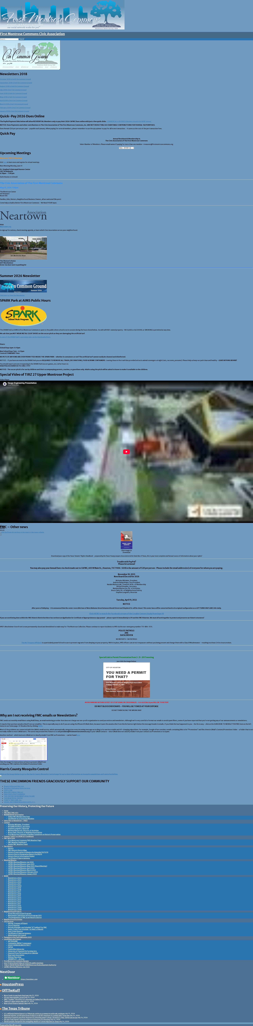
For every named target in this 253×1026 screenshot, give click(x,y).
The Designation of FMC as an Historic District (25, 917)
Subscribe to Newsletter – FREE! (16, 821)
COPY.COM (8, 790)
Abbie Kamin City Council (17, 935)
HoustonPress (13, 984)
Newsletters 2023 (14, 880)
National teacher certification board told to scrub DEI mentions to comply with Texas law (36, 1016)
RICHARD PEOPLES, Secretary (19, 827)
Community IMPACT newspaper (19, 943)
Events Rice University (16, 949)
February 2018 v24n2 (15, 108)
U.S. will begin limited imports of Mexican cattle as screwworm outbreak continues (34, 1014)
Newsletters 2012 (14, 902)
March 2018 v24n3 (14, 104)
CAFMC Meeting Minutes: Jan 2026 (21, 862)
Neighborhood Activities (13, 919)
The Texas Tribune (16, 1008)
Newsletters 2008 (14, 910)
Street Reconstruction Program (19, 913)
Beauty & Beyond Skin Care (14, 786)
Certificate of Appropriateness (19, 933)
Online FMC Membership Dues (19, 817)
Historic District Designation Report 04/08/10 (25, 854)
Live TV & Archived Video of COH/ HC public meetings (23, 963)
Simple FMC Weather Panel (18, 844)
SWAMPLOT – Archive (16, 959)
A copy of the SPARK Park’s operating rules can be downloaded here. (25, 337)
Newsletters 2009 (14, 908)
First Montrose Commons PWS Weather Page (24, 840)
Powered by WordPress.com (10, 1025)
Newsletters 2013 (14, 900)
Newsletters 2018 (14, 890)
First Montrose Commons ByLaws (16, 961)
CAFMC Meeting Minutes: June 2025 (21, 864)
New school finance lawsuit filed (15, 1003)
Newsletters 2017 (14, 892)
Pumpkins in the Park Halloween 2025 (18, 937)
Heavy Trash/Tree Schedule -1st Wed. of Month (25, 929)
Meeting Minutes (10, 860)
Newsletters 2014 (14, 898)
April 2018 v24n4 (13, 101)
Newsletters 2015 (14, 896)
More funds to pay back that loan (16, 995)
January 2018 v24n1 (14, 111)
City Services (8, 921)
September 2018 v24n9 (16, 83)
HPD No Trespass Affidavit (18, 923)
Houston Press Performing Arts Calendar (23, 953)
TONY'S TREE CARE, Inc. (13, 800)
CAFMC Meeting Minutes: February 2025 (23, 872)
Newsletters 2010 (14, 906)
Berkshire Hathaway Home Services (17, 788)
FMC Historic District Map (17, 850)
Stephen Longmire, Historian (18, 828)
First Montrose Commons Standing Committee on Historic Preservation (34, 834)
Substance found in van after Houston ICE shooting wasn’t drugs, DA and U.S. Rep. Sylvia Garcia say (40, 1017)
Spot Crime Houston (15, 931)
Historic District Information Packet (21, 856)
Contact (7, 823)
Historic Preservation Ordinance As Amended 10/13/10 (28, 852)
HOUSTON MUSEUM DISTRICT (19, 945)
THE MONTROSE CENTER (13, 798)
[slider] (23, 532)
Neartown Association (16, 955)
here (5, 162)
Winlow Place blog (14, 957)
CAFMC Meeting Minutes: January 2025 (22, 874)
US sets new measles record (14, 997)
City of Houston (14, 925)
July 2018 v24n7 (13, 90)
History (10, 848)
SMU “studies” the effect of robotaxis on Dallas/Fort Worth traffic (28, 999)
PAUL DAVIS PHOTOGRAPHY (14, 794)
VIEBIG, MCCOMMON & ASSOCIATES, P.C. (19, 802)
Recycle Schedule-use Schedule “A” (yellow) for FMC (27, 927)
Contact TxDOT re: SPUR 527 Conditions (19, 836)
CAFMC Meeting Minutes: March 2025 (22, 870)
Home (6, 811)
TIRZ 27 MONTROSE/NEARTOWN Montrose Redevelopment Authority (30, 965)
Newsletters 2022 (14, 882)
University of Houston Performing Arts (22, 951)
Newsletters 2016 (14, 894)
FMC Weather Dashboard (17, 842)
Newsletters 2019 (14, 888)
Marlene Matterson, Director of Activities (23, 830)
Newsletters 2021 (14, 884)
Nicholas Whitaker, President (18, 825)
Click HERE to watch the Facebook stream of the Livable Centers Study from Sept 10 (126, 614)
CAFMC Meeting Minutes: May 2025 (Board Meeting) (27, 866)
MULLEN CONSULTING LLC (13, 792)
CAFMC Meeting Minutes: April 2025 (21, 868)
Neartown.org (5, 227)
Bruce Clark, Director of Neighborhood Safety (25, 832)
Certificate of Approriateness (19, 858)
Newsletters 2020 (14, 886)
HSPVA (10, 947)
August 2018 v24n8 (14, 86)
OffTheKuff (11, 990)
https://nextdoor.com (28, 979)
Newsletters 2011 (14, 904)
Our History (8, 846)
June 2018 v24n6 (13, 93)
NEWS (6, 876)
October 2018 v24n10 (15, 79)
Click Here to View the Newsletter (12, 295)
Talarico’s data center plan (14, 1001)
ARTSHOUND (13, 941)
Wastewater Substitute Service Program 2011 (25, 915)
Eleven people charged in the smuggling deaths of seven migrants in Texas (31, 1021)
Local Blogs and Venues (12, 939)
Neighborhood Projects (12, 912)
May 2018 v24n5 (13, 97)
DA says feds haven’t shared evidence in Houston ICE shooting (27, 1019)
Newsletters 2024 (14, 878)
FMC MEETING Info (11, 813)
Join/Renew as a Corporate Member (21, 819)
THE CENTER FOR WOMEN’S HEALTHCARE (19, 796)
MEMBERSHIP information (14, 815)
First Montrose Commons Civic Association (32, 34)
